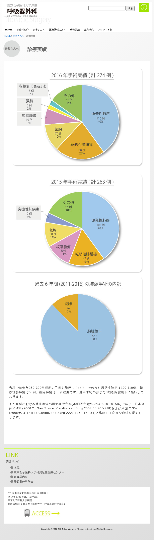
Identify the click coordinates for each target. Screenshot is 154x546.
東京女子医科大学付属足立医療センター (39, 472)
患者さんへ (18, 36)
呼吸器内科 (21, 477)
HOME (7, 36)
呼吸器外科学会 (23, 481)
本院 (16, 467)
